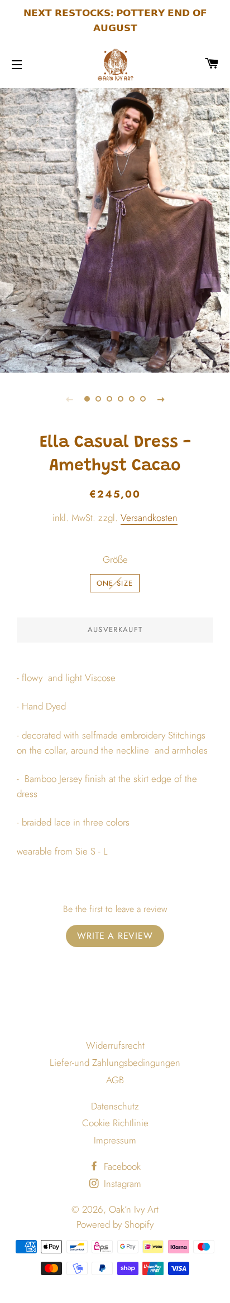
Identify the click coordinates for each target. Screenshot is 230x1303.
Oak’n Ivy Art (134, 1209)
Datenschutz (115, 1106)
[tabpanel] (115, 229)
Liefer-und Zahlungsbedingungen (115, 1062)
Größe (115, 559)
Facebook (121, 1166)
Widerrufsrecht (115, 1045)
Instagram (121, 1183)
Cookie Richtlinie (115, 1123)
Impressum (115, 1140)
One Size (115, 583)
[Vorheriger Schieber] (69, 399)
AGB (115, 1080)
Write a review (114, 935)
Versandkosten (149, 517)
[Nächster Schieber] (160, 399)
